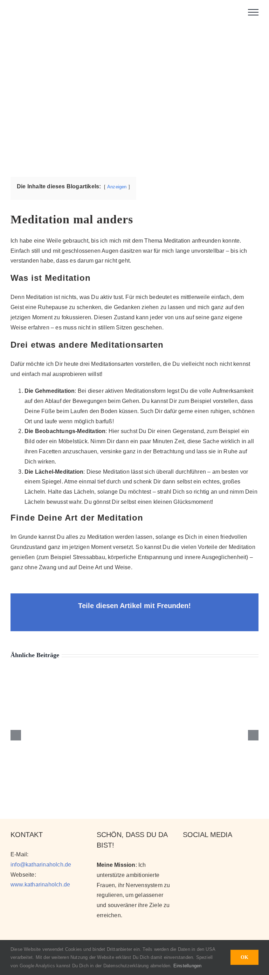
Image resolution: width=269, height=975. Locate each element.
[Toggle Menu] (253, 12)
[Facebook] (210, 854)
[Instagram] (186, 854)
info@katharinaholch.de (41, 865)
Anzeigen (117, 186)
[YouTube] (198, 854)
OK (244, 957)
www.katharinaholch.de (40, 884)
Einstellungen (188, 965)
